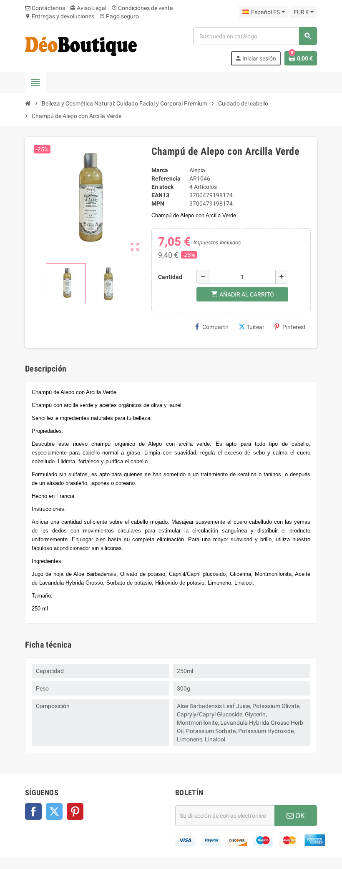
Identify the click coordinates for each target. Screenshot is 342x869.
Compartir (215, 327)
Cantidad (170, 277)
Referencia (166, 178)
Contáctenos (47, 8)
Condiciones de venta (142, 8)
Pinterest (294, 327)
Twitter (54, 811)
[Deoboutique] (81, 46)
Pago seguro (119, 16)
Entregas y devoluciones (59, 16)
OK (299, 815)
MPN (157, 203)
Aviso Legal (88, 8)
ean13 (160, 195)
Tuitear (255, 327)
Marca (159, 170)
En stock (162, 186)
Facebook (33, 811)
